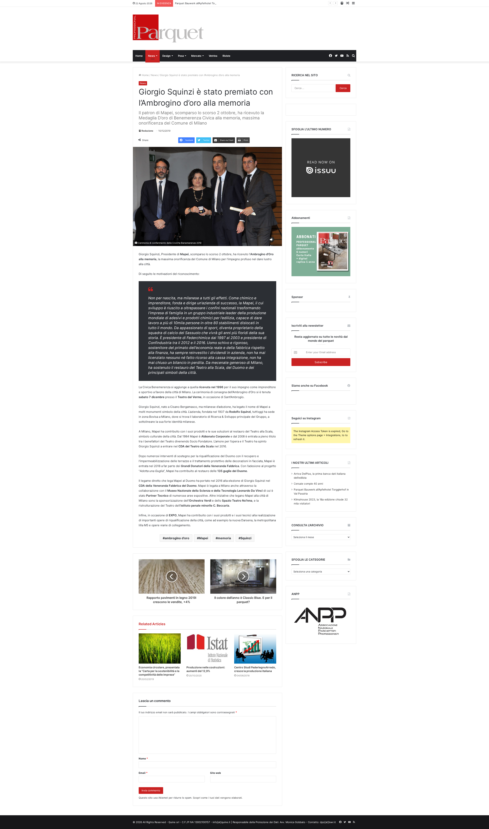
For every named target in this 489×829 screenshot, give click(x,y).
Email (143, 772)
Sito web (215, 772)
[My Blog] (168, 28)
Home (139, 55)
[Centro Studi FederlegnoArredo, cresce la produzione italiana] (255, 648)
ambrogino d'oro (177, 538)
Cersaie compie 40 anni (308, 483)
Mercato (196, 55)
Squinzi (245, 538)
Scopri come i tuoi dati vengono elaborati (217, 797)
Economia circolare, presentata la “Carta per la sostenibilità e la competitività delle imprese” (159, 671)
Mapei (203, 538)
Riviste (226, 55)
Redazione (147, 130)
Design (166, 55)
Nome (143, 758)
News (151, 55)
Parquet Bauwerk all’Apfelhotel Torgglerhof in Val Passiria (209, 3)
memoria (224, 538)
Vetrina (213, 55)
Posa (181, 55)
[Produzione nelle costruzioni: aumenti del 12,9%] (207, 648)
